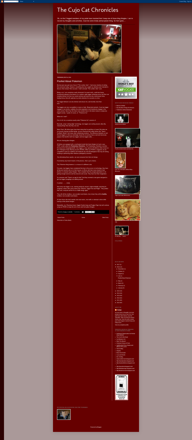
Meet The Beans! (121, 341)
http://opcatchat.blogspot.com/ (124, 366)
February (120, 285)
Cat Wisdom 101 (121, 339)
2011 (118, 300)
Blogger (99, 427)
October (120, 271)
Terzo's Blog (119, 348)
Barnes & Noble (120, 105)
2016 (118, 267)
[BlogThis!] (88, 212)
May (119, 281)
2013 (118, 295)
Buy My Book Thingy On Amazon (125, 107)
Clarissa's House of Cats (123, 343)
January (120, 288)
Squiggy (119, 310)
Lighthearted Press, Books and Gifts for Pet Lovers (124, 346)
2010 (118, 302)
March (120, 283)
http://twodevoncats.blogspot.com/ (125, 370)
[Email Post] (82, 212)
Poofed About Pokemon (69, 81)
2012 (118, 298)
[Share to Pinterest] (94, 212)
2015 (118, 291)
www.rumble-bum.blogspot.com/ (125, 359)
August (120, 273)
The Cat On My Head (122, 337)
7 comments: (77, 212)
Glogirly (118, 350)
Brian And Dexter (121, 352)
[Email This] (86, 212)
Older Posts (105, 217)
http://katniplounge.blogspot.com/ (125, 368)
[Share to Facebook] (92, 212)
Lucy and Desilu (120, 355)
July (119, 276)
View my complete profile (122, 325)
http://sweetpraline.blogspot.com (125, 361)
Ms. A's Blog (119, 357)
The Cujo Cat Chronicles (87, 9)
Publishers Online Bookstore (124, 109)
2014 (118, 293)
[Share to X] (90, 212)
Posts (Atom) (67, 220)
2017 (118, 264)
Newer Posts (61, 217)
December (121, 269)
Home (83, 217)
